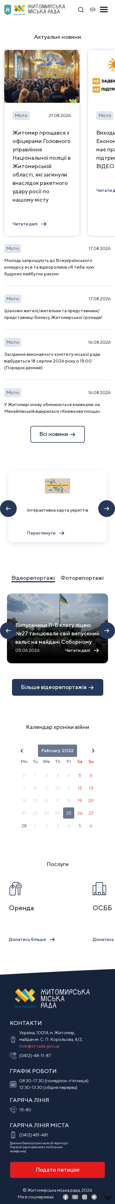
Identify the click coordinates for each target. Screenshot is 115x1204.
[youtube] (75, 1197)
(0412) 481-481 (33, 1135)
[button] (21, 750)
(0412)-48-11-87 (35, 1055)
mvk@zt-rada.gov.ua (39, 1046)
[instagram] (84, 1197)
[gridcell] (24, 775)
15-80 (25, 1109)
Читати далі (25, 224)
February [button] (50, 750)
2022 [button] (68, 750)
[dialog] (57, 788)
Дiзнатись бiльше (27, 939)
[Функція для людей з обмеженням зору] (92, 10)
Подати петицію (58, 1169)
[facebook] (65, 1197)
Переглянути (41, 533)
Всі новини (54, 434)
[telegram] (94, 1197)
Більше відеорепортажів (54, 687)
